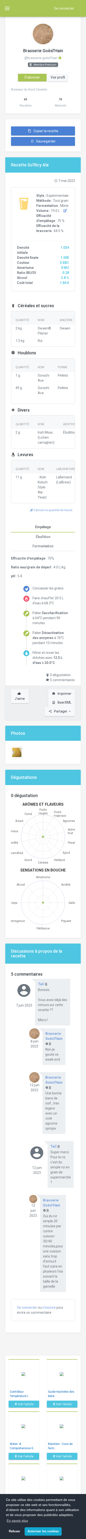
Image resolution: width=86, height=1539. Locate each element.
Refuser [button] (14, 1531)
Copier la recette (45, 131)
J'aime (20, 699)
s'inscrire (49, 1307)
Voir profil (58, 77)
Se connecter (64, 8)
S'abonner (32, 77)
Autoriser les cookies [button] (43, 1531)
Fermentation (43, 546)
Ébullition (43, 537)
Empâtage (43, 527)
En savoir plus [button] (17, 1520)
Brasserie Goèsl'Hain (43, 50)
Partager (60, 711)
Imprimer (64, 694)
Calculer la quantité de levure (52, 510)
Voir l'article (25, 1404)
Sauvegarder (45, 141)
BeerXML (64, 702)
